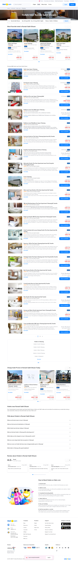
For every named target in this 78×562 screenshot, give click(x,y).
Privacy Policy (47, 527)
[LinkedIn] (63, 548)
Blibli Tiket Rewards (59, 1)
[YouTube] (65, 548)
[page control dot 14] (42, 474)
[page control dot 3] (34, 474)
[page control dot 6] (36, 474)
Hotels (35, 525)
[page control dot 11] (40, 474)
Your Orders (66, 1)
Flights (35, 523)
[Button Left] (66, 460)
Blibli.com (25, 538)
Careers (25, 527)
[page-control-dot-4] (40, 401)
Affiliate (24, 532)
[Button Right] (69, 460)
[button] (66, 26)
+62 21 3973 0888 (14, 537)
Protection (25, 536)
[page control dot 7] (37, 474)
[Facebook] (57, 548)
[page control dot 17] (44, 474)
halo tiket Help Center (49, 523)
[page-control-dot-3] (39, 401)
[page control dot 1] (38, 362)
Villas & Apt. (36, 527)
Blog (24, 523)
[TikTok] (57, 551)
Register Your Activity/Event (50, 534)
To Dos (35, 529)
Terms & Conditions (49, 529)
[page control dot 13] (41, 474)
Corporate (25, 529)
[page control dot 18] (45, 474)
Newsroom (25, 525)
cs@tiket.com (13, 529)
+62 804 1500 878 (14, 534)
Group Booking (48, 525)
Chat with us (12, 525)
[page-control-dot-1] (37, 401)
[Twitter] (60, 548)
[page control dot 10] (39, 474)
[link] (66, 4)
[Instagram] (68, 548)
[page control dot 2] (33, 474)
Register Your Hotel (48, 532)
